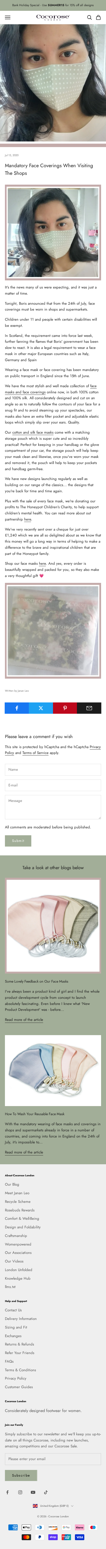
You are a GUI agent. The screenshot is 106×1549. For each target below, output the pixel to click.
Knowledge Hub (18, 1278)
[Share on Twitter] (41, 708)
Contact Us (13, 1310)
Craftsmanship (16, 1235)
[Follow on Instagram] (20, 1492)
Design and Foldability (23, 1227)
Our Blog (12, 1184)
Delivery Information (21, 1318)
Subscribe (21, 1475)
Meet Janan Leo (17, 1193)
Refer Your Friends (19, 1353)
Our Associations (18, 1252)
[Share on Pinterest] (65, 708)
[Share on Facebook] (17, 708)
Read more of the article (24, 1019)
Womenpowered (18, 1244)
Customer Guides (19, 1387)
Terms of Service (35, 752)
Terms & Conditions (20, 1370)
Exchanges (13, 1336)
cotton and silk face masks (32, 432)
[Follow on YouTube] (33, 1492)
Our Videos (14, 1261)
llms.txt (10, 1286)
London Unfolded (18, 1270)
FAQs (9, 1361)
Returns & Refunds (19, 1344)
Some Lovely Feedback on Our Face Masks (36, 981)
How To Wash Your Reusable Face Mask (34, 1113)
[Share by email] (89, 708)
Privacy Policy (15, 1378)
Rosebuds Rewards (20, 1210)
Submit (18, 840)
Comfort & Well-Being (22, 1218)
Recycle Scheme (18, 1201)
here (27, 519)
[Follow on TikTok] (45, 1492)
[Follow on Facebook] (7, 1492)
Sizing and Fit (16, 1327)
